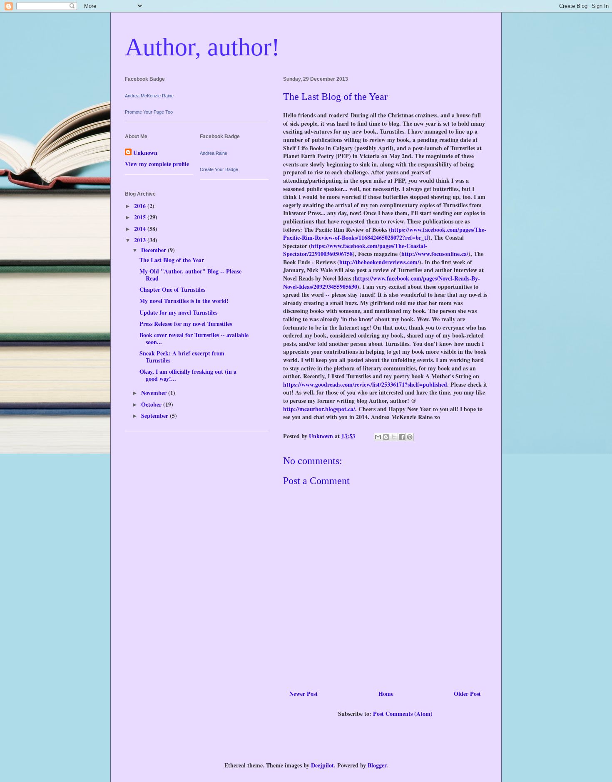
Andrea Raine (213, 153)
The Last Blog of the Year (171, 260)
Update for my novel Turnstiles (178, 312)
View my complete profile (157, 163)
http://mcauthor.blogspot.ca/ (319, 409)
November (154, 392)
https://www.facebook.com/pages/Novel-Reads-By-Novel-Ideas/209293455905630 (381, 282)
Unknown (145, 153)
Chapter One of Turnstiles (172, 289)
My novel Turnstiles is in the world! (184, 300)
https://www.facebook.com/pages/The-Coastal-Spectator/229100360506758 (355, 249)
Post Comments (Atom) (403, 713)
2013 (140, 240)
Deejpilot (322, 765)
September (155, 415)
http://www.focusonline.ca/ (434, 253)
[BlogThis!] (386, 437)
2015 (140, 217)
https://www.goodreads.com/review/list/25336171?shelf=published (365, 384)
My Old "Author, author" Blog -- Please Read (190, 275)
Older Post (467, 693)
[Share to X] (394, 437)
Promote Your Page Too (149, 111)
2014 (140, 228)
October (152, 404)
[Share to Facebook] (402, 437)
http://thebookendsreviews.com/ (379, 262)
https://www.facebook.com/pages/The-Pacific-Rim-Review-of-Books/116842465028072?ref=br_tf (384, 233)
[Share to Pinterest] (410, 437)
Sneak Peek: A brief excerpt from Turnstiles (181, 357)
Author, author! (202, 47)
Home (385, 693)
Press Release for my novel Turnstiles (185, 323)
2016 (140, 205)
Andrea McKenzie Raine (149, 95)
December (154, 250)
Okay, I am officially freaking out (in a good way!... (187, 375)
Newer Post (303, 693)
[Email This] (378, 437)
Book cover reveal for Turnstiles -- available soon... (194, 338)
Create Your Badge (219, 169)
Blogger (377, 765)
